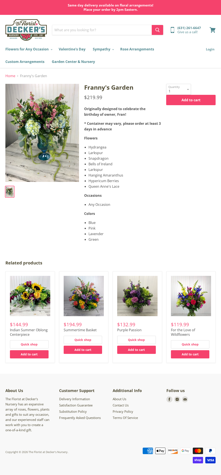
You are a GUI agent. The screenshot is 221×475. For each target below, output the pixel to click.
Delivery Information (74, 399)
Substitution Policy (73, 411)
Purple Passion (129, 330)
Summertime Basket (80, 330)
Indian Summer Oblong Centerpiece (29, 332)
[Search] (157, 30)
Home (10, 76)
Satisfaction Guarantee (76, 405)
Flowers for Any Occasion (27, 49)
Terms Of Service (125, 418)
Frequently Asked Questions (80, 418)
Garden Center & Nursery (73, 61)
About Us (119, 399)
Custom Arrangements (24, 61)
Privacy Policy (123, 411)
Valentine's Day (72, 49)
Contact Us (121, 405)
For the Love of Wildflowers (183, 332)
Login (210, 49)
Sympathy (102, 49)
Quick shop (29, 344)
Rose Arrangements (137, 49)
